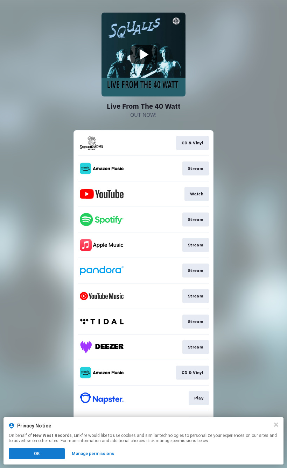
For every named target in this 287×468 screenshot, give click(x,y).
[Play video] (143, 54)
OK (37, 453)
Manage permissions (93, 453)
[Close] (276, 424)
